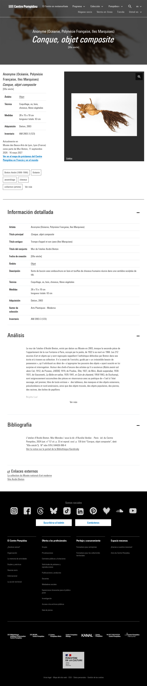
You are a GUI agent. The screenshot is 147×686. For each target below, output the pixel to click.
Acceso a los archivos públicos (53, 604)
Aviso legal (47, 677)
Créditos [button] (69, 158)
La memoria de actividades (17, 558)
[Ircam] (39, 638)
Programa (77, 6)
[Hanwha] (132, 638)
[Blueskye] (53, 511)
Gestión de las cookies (96, 677)
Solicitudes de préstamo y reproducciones (51, 565)
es (137, 6)
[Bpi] (18, 638)
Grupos (44, 547)
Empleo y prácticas (14, 564)
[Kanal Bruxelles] (94, 638)
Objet (21, 96)
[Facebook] (27, 511)
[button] (73, 212)
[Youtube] (133, 511)
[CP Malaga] (74, 638)
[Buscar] (130, 6)
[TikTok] (67, 511)
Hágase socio (86, 11)
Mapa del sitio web (60, 677)
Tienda (122, 11)
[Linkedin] (80, 511)
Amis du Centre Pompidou (120, 553)
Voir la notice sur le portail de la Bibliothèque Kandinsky (52, 448)
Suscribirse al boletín (53, 522)
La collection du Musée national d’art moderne (29, 475)
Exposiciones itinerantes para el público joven (56, 591)
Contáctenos (93, 522)
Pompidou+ (114, 6)
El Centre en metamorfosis (56, 6)
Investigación (47, 598)
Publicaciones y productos (51, 573)
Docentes (45, 578)
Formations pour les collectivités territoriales (88, 554)
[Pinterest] (93, 511)
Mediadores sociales (49, 584)
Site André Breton (15, 479)
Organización (12, 553)
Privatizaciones (47, 553)
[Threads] (40, 511)
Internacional (12, 576)
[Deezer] (106, 511)
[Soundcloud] (119, 511)
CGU (70, 677)
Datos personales (80, 677)
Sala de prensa (47, 610)
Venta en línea (105, 11)
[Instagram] (14, 511)
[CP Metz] (57, 638)
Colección (95, 6)
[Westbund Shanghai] (116, 638)
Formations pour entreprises (86, 547)
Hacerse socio (12, 570)
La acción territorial (14, 582)
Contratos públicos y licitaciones (53, 558)
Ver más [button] (73, 402)
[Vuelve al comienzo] (140, 679)
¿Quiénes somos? (13, 547)
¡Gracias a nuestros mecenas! (121, 547)
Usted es (134, 11)
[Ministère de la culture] (73, 660)
